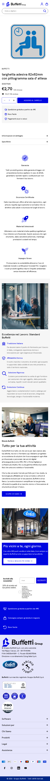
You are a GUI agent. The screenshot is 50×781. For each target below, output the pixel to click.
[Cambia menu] (3, 4)
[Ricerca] (44, 11)
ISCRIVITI (41, 580)
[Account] (42, 4)
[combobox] (25, 11)
